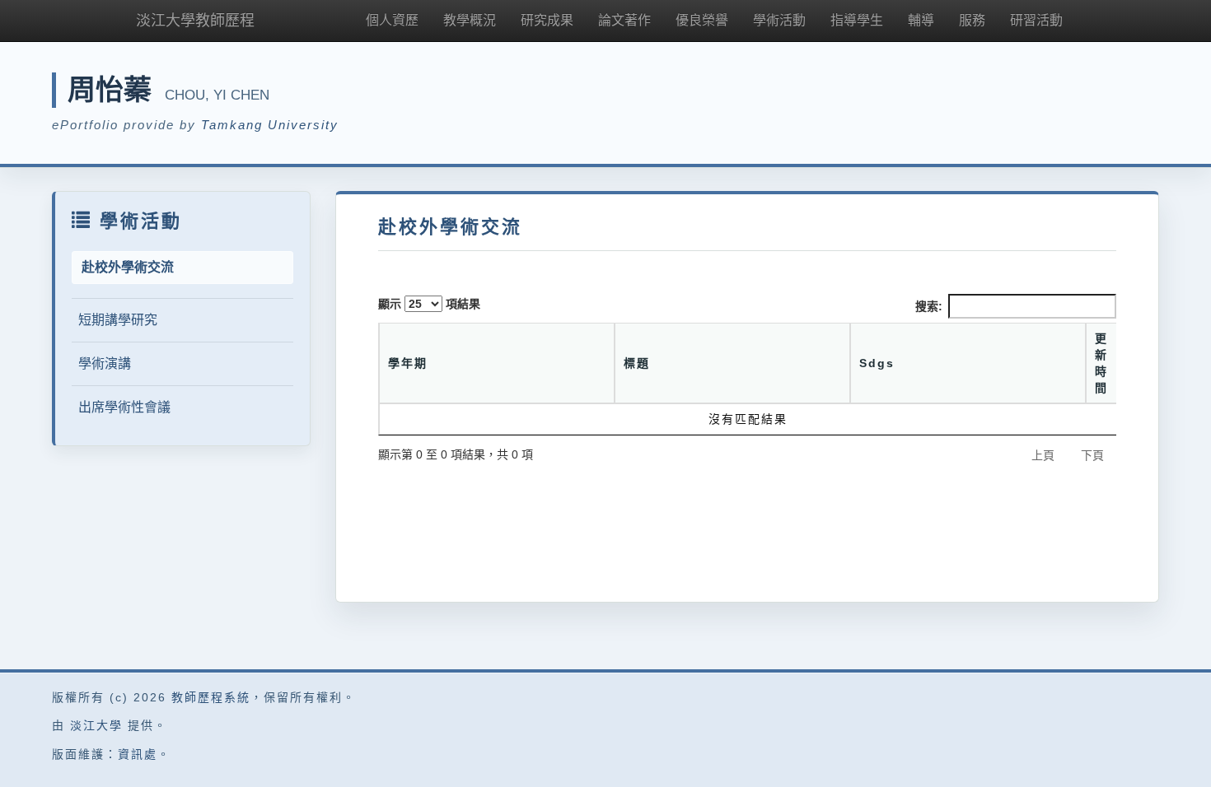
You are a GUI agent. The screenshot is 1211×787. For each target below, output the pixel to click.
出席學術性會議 (124, 407)
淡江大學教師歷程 (195, 20)
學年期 (408, 363)
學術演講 (104, 363)
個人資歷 (392, 20)
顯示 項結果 (429, 303)
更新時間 (1101, 363)
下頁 (1092, 455)
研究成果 (547, 20)
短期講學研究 (117, 320)
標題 (637, 363)
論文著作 (624, 20)
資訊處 (137, 754)
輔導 (921, 20)
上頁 (1042, 455)
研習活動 (1036, 20)
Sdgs (877, 363)
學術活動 (779, 20)
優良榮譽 (702, 20)
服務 (972, 20)
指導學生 (856, 20)
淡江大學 (96, 725)
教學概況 (469, 20)
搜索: (928, 306)
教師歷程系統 (210, 697)
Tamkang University (270, 125)
